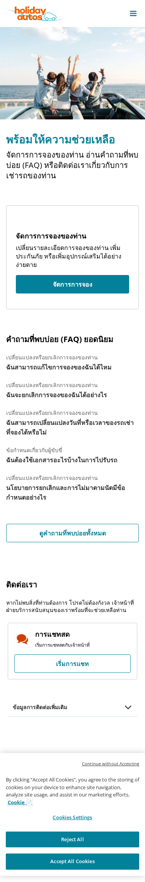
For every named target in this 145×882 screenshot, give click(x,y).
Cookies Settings (72, 817)
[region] (72, 814)
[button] (133, 13)
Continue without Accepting (110, 763)
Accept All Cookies (72, 861)
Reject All (72, 839)
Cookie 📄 (20, 802)
